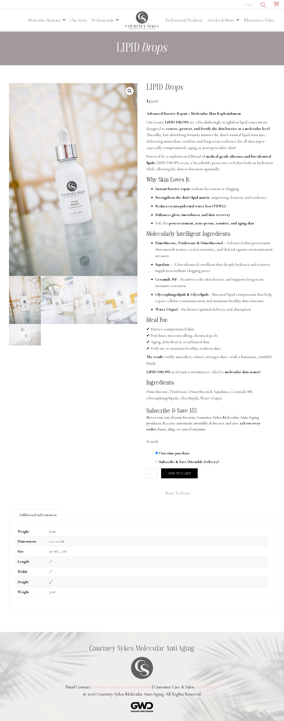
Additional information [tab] (38, 514)
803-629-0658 (207, 687)
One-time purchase (174, 453)
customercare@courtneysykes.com (121, 687)
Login (248, 4)
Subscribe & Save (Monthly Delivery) (189, 461)
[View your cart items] (276, 4)
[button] (263, 5)
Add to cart (179, 473)
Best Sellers (177, 493)
